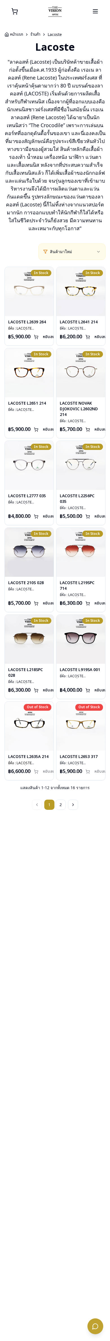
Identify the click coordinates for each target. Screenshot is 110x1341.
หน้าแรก (16, 34)
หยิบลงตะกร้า (54, 337)
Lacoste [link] (55, 34)
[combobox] (75, 251)
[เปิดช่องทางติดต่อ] (95, 1326)
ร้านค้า (35, 34)
